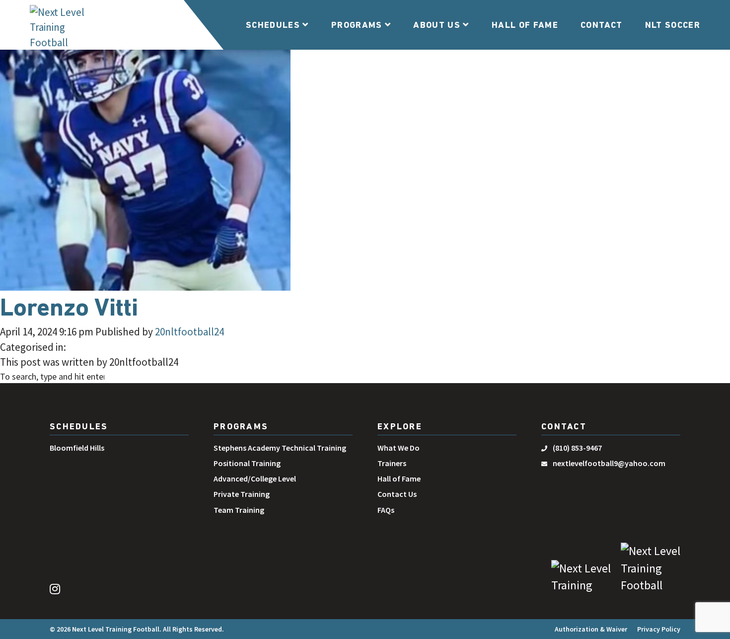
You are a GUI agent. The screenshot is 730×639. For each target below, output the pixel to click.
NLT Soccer (673, 25)
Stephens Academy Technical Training (280, 448)
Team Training (239, 510)
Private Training (242, 494)
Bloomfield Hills (77, 448)
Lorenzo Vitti (69, 309)
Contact (601, 25)
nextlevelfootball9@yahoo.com (609, 463)
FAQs (385, 510)
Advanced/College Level (255, 478)
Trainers (391, 463)
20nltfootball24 (189, 331)
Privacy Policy (658, 629)
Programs (358, 25)
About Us (438, 25)
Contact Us (397, 494)
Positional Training (247, 463)
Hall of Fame (525, 25)
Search (132, 377)
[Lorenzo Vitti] (145, 145)
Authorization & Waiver (591, 629)
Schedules (274, 25)
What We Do (398, 448)
